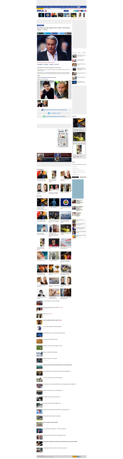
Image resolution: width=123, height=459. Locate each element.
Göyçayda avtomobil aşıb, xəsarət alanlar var (51, 396)
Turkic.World (84, 8)
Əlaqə (38, 8)
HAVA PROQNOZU (63, 8)
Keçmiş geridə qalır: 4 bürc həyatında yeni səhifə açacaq (54, 332)
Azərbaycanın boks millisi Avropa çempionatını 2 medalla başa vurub (56, 409)
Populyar (75, 52)
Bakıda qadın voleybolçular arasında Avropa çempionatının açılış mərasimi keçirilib (60, 441)
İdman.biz (79, 8)
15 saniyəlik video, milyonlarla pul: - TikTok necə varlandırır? (54, 428)
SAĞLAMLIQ (67, 6)
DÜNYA (59, 6)
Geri (37, 15)
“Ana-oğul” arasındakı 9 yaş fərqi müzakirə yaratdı (52, 377)
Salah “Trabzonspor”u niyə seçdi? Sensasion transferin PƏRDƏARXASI (57, 371)
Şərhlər (83, 52)
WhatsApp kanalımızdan (47, 77)
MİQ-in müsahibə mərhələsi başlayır (50, 422)
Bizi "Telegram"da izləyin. (55, 113)
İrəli (86, 15)
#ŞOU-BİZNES (40, 64)
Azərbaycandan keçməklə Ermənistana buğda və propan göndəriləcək (57, 364)
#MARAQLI (51, 64)
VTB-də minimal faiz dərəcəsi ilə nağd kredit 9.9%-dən (46, 62)
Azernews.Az (75, 8)
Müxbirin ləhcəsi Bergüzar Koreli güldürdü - (53, 307)
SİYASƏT (47, 6)
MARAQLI (63, 6)
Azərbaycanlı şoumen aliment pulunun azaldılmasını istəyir (54, 435)
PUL (59, 8)
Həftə (79, 52)
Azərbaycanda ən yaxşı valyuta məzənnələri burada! (79, 18)
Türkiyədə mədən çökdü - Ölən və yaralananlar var (53, 390)
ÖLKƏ (43, 6)
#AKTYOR (56, 64)
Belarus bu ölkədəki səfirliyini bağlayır (50, 352)
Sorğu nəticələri (83, 177)
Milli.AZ (40, 11)
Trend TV (49, 8)
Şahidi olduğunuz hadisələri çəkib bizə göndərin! (55, 116)
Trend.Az (71, 8)
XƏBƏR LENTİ (39, 6)
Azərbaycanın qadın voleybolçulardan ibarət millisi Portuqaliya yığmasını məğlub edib (59, 384)
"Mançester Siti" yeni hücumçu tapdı (50, 358)
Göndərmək (75, 177)
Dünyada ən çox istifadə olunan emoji (50, 339)
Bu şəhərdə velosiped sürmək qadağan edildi (51, 403)
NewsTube (73, 6)
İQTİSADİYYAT (52, 6)
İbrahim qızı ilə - (47, 313)
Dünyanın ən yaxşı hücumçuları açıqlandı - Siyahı (52, 345)
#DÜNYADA (46, 64)
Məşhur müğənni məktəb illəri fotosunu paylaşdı (52, 326)
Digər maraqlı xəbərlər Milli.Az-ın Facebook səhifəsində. (55, 109)
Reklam (41, 8)
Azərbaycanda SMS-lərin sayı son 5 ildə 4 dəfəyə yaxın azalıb (55, 447)
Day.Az (68, 8)
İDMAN (56, 6)
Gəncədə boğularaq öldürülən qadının (52, 320)
